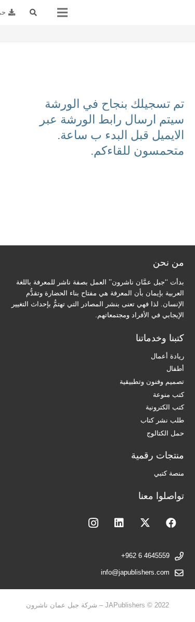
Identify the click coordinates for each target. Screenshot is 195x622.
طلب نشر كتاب (162, 420)
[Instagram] (93, 523)
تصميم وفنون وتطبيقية (152, 381)
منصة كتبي (169, 473)
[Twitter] (145, 523)
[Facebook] (171, 523)
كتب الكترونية (165, 407)
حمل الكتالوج (165, 433)
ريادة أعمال (167, 356)
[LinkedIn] (119, 523)
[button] (33, 12)
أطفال (175, 368)
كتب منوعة (168, 395)
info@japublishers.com (135, 572)
